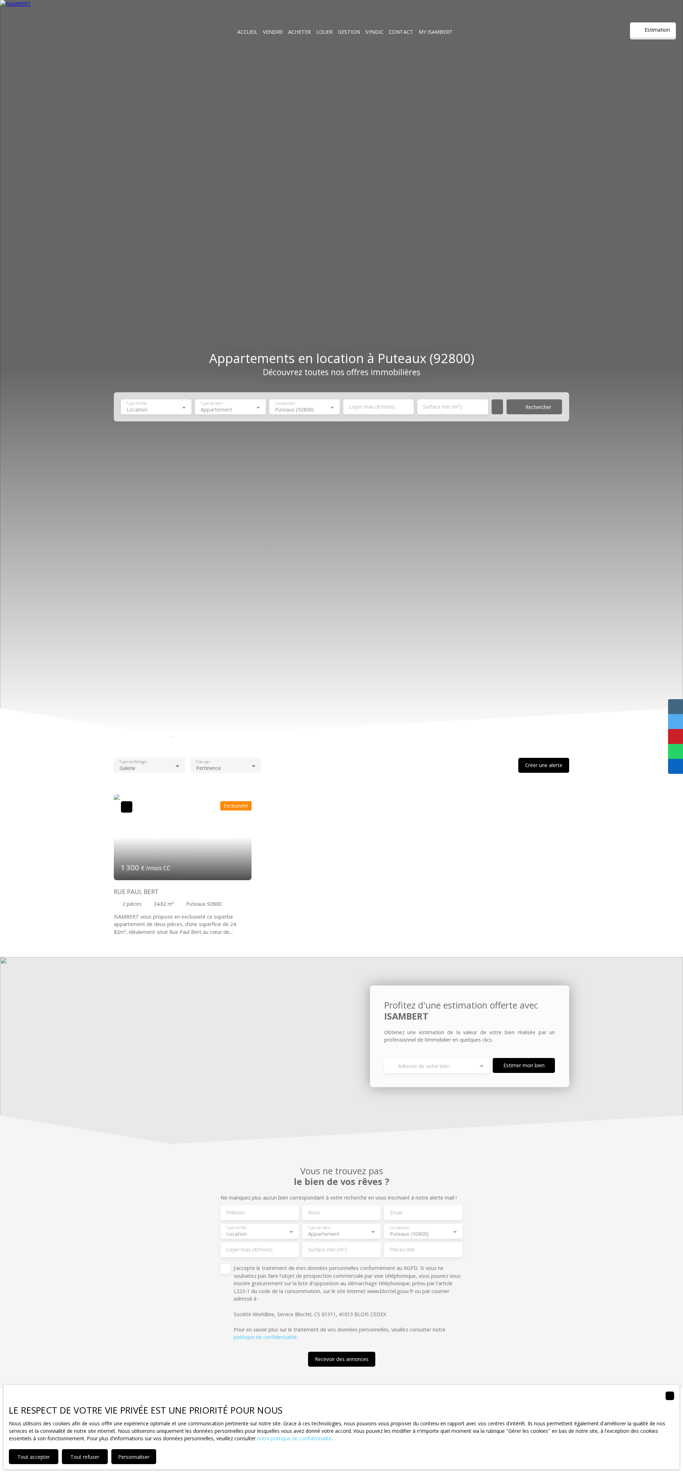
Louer (324, 31)
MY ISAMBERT (436, 31)
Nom (314, 1212)
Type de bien (211, 404)
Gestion (349, 31)
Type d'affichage (133, 762)
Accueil (247, 31)
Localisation (284, 404)
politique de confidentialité (265, 1337)
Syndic (374, 31)
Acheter (299, 31)
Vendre (273, 31)
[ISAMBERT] (39, 32)
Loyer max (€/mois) (372, 407)
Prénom (235, 1212)
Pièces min (402, 1249)
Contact (401, 31)
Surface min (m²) (442, 407)
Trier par (203, 762)
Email (396, 1212)
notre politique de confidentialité (294, 1438)
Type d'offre (136, 404)
